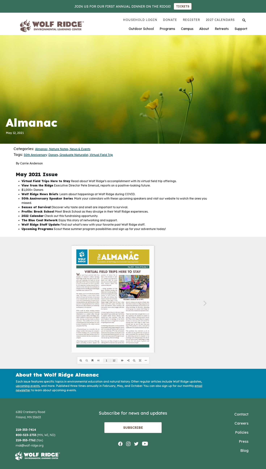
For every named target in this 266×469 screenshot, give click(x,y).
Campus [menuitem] (187, 29)
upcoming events (28, 386)
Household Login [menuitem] (140, 20)
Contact (241, 414)
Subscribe (133, 428)
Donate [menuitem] (170, 20)
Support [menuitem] (241, 29)
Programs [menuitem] (167, 29)
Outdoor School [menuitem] (141, 29)
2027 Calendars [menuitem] (220, 20)
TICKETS (182, 6)
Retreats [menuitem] (222, 29)
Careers (241, 423)
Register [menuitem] (191, 20)
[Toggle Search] (244, 20)
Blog (244, 450)
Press (243, 441)
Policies (241, 432)
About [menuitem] (204, 29)
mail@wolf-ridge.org (29, 445)
